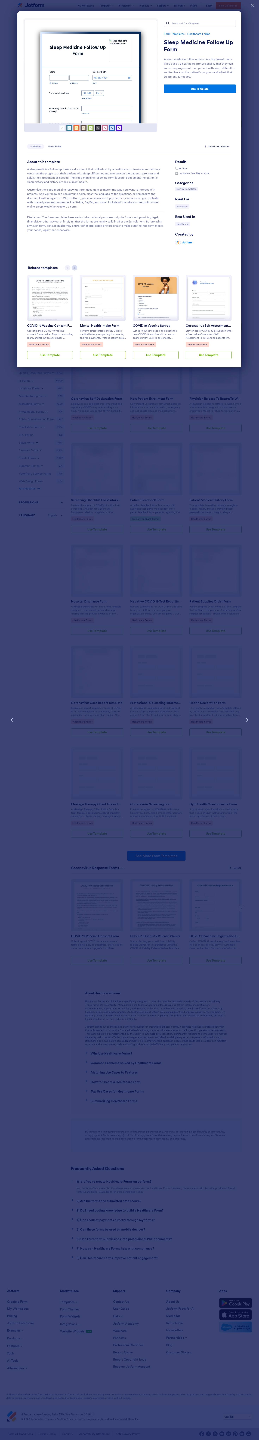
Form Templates (174, 34)
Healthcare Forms (198, 34)
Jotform (187, 242)
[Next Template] (247, 720)
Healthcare (183, 224)
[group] (50, 319)
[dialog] (129, 720)
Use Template (200, 88)
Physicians (182, 206)
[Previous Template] (11, 720)
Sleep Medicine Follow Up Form (198, 46)
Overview (35, 146)
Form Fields (54, 146)
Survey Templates (186, 188)
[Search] (168, 23)
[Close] (252, 5)
